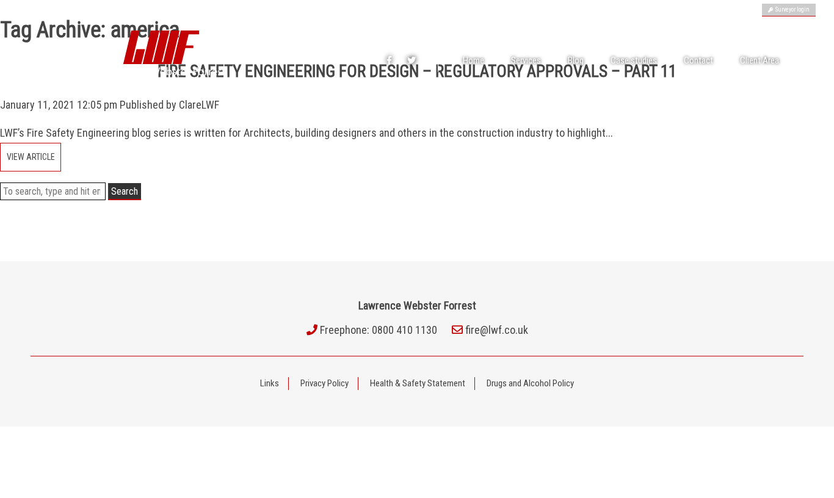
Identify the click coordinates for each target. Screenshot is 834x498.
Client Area (759, 60)
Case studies (634, 60)
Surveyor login (791, 9)
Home (473, 60)
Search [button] (124, 191)
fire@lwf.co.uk (496, 329)
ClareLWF (199, 104)
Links (269, 383)
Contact (698, 60)
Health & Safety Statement (417, 383)
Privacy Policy (324, 383)
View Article (31, 157)
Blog (576, 60)
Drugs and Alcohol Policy (530, 383)
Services (526, 60)
